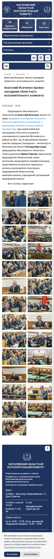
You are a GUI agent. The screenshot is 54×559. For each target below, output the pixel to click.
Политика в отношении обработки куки (24, 485)
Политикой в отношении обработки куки (22, 547)
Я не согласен (31, 554)
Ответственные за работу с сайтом (22, 473)
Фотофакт (20, 74)
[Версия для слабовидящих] (48, 58)
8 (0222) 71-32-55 (13, 510)
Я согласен (12, 554)
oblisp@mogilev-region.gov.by (34, 507)
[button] (14, 198)
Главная (7, 74)
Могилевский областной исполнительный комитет (26, 9)
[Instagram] (41, 58)
